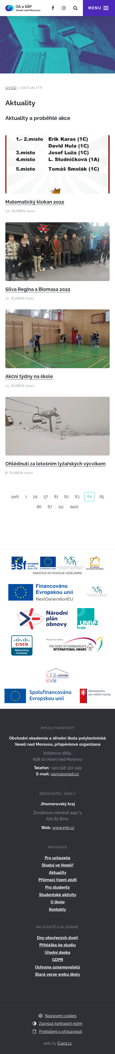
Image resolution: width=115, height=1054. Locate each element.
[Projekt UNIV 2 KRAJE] (87, 618)
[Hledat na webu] (75, 8)
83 (77, 496)
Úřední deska (57, 952)
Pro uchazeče (57, 857)
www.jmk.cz (63, 827)
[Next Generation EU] (42, 591)
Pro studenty (57, 887)
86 (39, 506)
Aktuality (57, 872)
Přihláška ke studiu (57, 945)
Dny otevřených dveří (57, 937)
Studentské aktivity (57, 894)
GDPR (57, 959)
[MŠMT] (98, 591)
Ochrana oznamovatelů (57, 967)
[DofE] (75, 645)
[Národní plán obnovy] (42, 618)
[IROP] (57, 695)
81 (56, 496)
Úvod (11, 88)
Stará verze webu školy (57, 974)
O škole (58, 902)
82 (66, 496)
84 (89, 496)
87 (50, 506)
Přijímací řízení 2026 (58, 879)
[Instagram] (64, 8)
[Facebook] (52, 8)
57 (46, 496)
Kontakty (57, 909)
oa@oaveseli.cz (65, 774)
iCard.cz (64, 1043)
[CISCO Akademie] (22, 645)
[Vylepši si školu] (57, 671)
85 (101, 496)
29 (35, 496)
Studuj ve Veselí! (58, 865)
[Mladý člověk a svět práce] (57, 565)
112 (61, 506)
